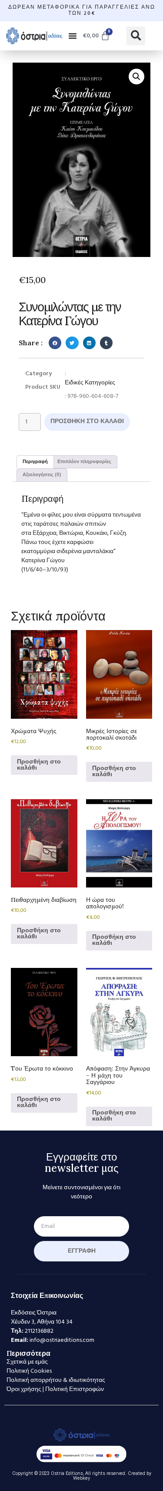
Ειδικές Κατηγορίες (90, 382)
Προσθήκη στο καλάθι (87, 422)
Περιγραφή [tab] (35, 462)
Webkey (81, 1478)
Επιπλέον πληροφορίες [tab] (84, 462)
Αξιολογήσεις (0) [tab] (42, 475)
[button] (72, 35)
